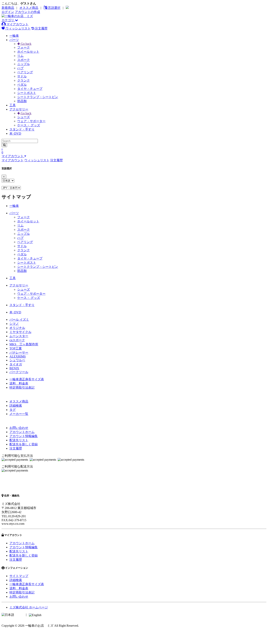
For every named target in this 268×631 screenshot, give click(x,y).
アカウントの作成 (27, 12)
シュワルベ (17, 360)
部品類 (22, 101)
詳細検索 (15, 405)
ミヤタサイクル (20, 332)
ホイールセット (28, 51)
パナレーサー (18, 352)
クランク (23, 80)
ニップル (23, 64)
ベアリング (25, 72)
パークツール (18, 372)
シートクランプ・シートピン (37, 97)
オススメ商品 (28, 7)
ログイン (8, 12)
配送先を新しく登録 (23, 444)
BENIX (14, 368)
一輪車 (14, 35)
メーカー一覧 (18, 413)
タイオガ (15, 364)
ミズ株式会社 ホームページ (28, 607)
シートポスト (26, 92)
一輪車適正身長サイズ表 (26, 379)
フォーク (23, 47)
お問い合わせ (18, 427)
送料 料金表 (18, 383)
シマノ (14, 323)
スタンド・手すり (22, 129)
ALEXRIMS (17, 356)
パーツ (14, 39)
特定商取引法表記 (22, 387)
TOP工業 (15, 348)
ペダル (22, 84)
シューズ (23, 117)
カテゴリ (8, 20)
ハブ (20, 68)
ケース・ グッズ (28, 125)
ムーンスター (18, 336)
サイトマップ (18, 576)
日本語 (19, 614)
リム (20, 55)
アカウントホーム (22, 432)
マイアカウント (17, 24)
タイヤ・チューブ (29, 88)
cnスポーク (17, 340)
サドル (22, 76)
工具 (12, 105)
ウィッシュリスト (18, 28)
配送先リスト (18, 440)
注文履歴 (40, 28)
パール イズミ (19, 319)
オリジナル (17, 327)
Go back (25, 43)
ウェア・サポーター (31, 121)
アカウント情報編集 (23, 436)
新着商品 (8, 7)
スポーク (23, 59)
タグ (12, 409)
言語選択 (53, 7)
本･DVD (15, 133)
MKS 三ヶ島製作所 (23, 344)
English (47, 614)
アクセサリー (18, 109)
